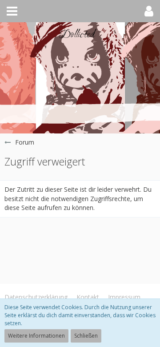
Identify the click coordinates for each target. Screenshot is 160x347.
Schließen (86, 335)
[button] (12, 11)
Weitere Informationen (36, 335)
